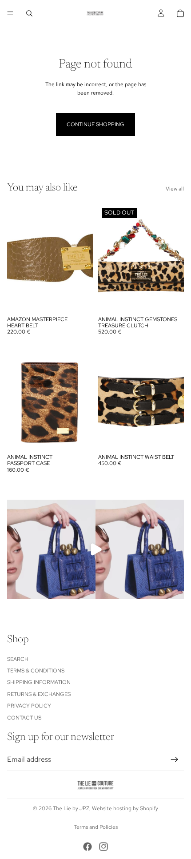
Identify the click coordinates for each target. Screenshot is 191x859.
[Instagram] (103, 846)
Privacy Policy (29, 706)
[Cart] (180, 13)
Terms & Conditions (35, 670)
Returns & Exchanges (39, 694)
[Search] (29, 13)
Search (17, 659)
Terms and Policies (96, 827)
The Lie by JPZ (71, 808)
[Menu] (10, 13)
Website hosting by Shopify (125, 808)
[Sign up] (174, 760)
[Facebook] (87, 846)
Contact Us (24, 717)
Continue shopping (95, 124)
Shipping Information (39, 682)
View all (175, 188)
